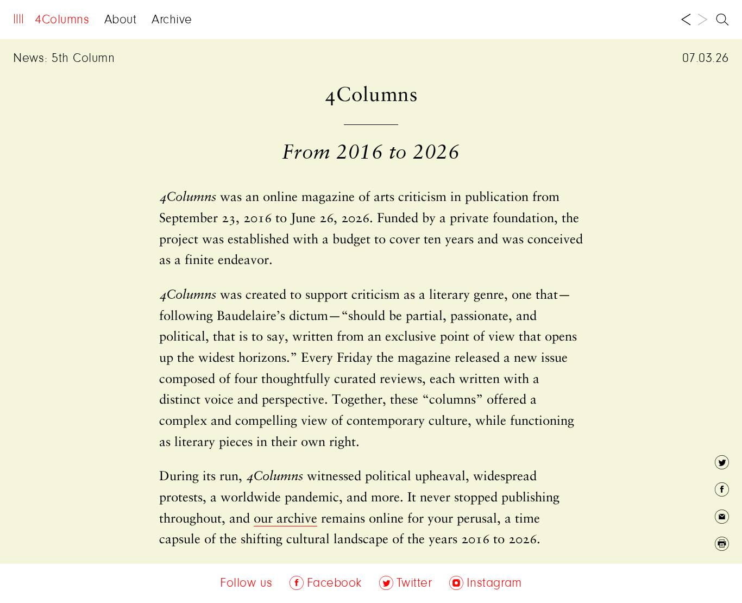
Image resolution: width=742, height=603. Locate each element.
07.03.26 (705, 58)
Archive (172, 20)
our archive (285, 519)
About (120, 20)
